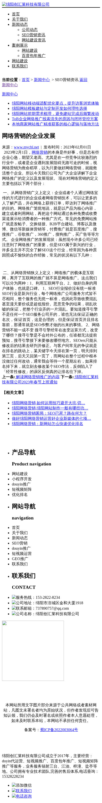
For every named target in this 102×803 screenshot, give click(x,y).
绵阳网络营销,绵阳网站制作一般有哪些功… (50, 408)
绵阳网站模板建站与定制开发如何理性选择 (49, 108)
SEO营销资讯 (33, 35)
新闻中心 (42, 80)
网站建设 (30, 50)
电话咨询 (24, 796)
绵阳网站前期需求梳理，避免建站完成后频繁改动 (55, 114)
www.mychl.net (26, 147)
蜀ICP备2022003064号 (59, 730)
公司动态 (30, 30)
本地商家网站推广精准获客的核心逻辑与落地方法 (55, 124)
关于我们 (20, 19)
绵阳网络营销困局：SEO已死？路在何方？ (49, 413)
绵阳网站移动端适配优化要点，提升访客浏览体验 (55, 103)
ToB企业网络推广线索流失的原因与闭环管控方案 (55, 119)
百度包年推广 (34, 56)
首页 (16, 14)
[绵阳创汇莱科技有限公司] (26, 4)
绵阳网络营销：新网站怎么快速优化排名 (47, 424)
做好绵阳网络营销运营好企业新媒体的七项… (51, 418)
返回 (83, 80)
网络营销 (40, 152)
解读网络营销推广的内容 (37, 377)
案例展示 (20, 45)
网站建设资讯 (34, 40)
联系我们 (20, 66)
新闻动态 (20, 24)
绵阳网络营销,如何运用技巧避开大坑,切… (48, 403)
